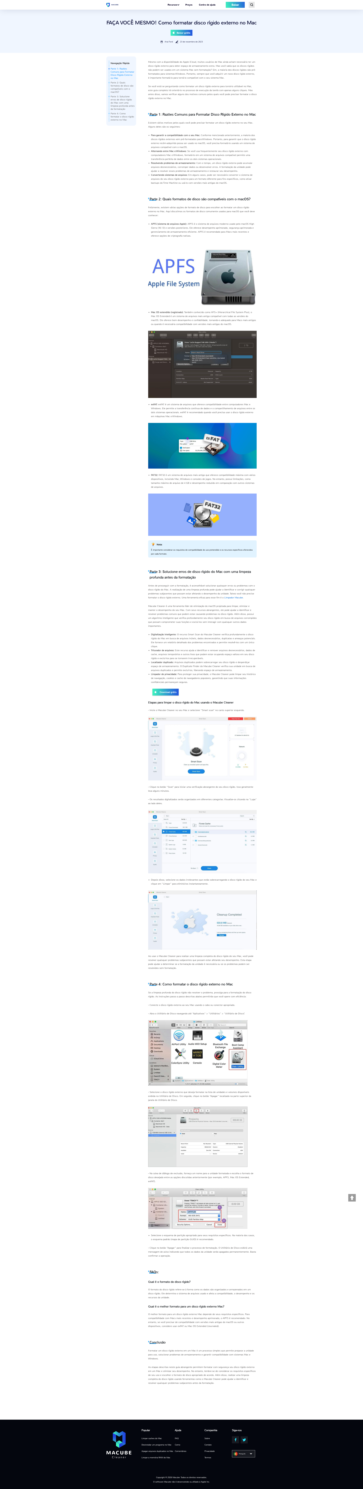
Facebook (235, 1439)
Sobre (207, 1438)
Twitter (244, 1439)
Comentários (180, 1451)
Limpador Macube (233, 597)
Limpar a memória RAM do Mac (156, 1457)
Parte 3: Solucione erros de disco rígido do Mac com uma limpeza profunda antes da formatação (123, 102)
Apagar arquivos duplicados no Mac (157, 1451)
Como (177, 1444)
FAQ (177, 1438)
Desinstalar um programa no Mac (156, 1444)
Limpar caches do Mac (152, 1438)
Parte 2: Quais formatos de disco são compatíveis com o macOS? (122, 87)
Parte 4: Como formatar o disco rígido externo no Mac (122, 116)
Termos (207, 1457)
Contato (208, 1444)
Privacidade (209, 1451)
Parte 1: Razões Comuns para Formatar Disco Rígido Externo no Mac (122, 73)
